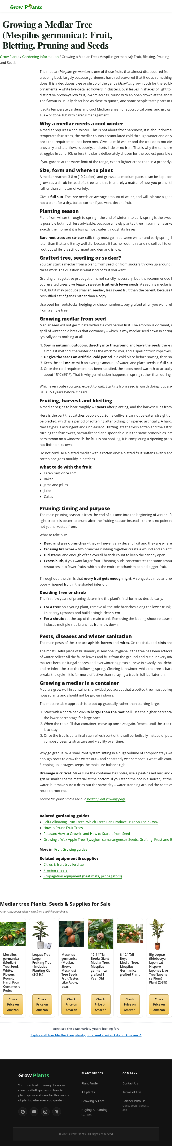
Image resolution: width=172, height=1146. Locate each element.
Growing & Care (92, 1101)
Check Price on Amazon (13, 1004)
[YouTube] (34, 1111)
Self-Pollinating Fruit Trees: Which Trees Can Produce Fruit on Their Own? (100, 822)
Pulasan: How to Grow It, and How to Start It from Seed (86, 833)
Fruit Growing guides (70, 849)
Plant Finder (90, 1083)
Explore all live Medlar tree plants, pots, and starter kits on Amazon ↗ (86, 1035)
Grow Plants (9, 56)
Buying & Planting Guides (94, 1112)
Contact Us (130, 1083)
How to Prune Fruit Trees (63, 827)
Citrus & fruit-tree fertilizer (64, 864)
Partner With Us (135, 1105)
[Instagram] (45, 1111)
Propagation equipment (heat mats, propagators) (82, 876)
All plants (88, 1092)
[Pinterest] (22, 1111)
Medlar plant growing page (105, 799)
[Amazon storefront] (56, 1111)
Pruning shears (55, 870)
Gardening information (40, 56)
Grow (33, 1075)
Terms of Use (131, 1092)
